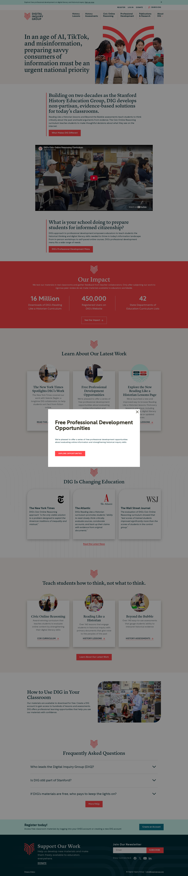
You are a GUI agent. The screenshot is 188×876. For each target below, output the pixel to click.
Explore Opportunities (70, 453)
